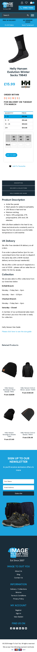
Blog (18, 574)
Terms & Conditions (18, 595)
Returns (18, 592)
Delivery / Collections (18, 589)
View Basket (18, 617)
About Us (18, 571)
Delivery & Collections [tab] (18, 188)
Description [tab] (18, 183)
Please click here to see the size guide (16, 331)
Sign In (18, 613)
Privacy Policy (18, 599)
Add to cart (11, 155)
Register (18, 610)
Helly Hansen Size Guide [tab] (18, 193)
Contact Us (18, 578)
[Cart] (32, 2)
